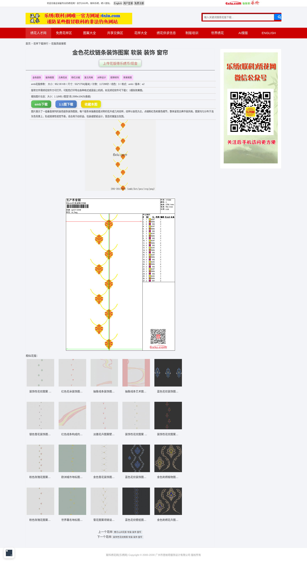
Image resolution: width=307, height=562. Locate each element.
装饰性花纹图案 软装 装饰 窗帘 (127, 537)
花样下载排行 (41, 43)
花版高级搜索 (58, 43)
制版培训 (191, 33)
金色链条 (37, 77)
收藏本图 (91, 104)
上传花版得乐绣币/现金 (120, 64)
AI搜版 (243, 33)
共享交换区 (115, 33)
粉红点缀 (75, 77)
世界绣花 (217, 33)
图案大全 (89, 33)
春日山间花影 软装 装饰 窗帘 (127, 532)
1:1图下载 (66, 104)
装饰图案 (49, 77)
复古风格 (88, 77)
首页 (28, 43)
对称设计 (101, 77)
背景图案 (127, 77)
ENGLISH (269, 33)
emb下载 (41, 104)
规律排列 (114, 77)
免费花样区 (64, 33)
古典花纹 (62, 77)
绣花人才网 (38, 33)
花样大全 (140, 33)
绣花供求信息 (166, 33)
